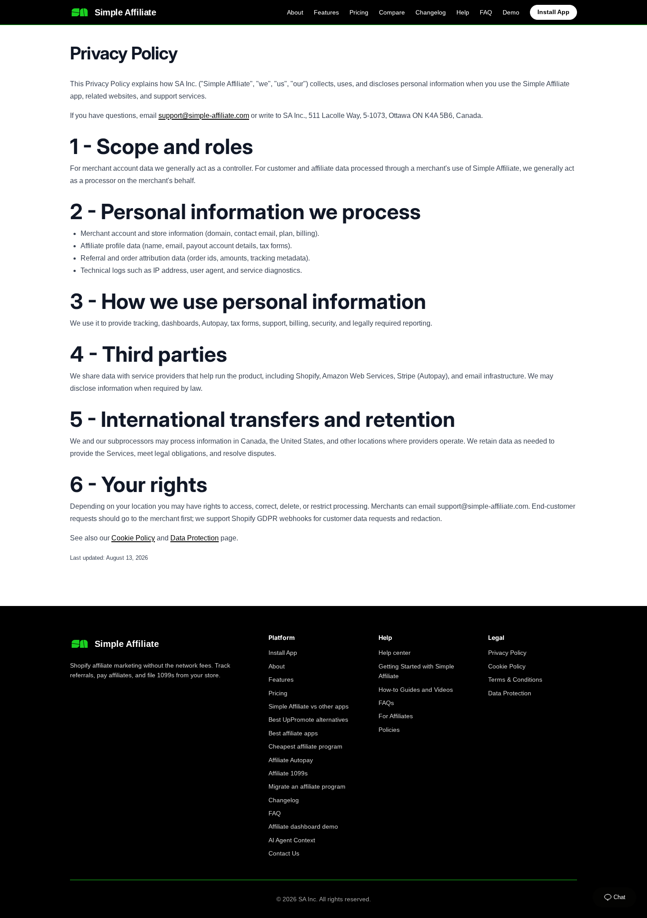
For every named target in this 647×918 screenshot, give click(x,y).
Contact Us (283, 853)
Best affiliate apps (293, 733)
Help (462, 12)
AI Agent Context (291, 840)
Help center (395, 652)
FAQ (486, 12)
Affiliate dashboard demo (303, 826)
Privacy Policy (507, 652)
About (295, 12)
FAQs (386, 702)
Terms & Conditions (515, 679)
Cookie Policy (133, 538)
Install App (553, 11)
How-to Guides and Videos (416, 689)
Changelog (430, 12)
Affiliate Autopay (290, 760)
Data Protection (194, 538)
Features (326, 12)
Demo (511, 12)
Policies (389, 729)
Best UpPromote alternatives (308, 719)
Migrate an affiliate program (307, 786)
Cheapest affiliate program (305, 746)
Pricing (358, 12)
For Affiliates (396, 716)
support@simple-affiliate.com (203, 115)
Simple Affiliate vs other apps (308, 706)
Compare (392, 12)
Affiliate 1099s (288, 773)
